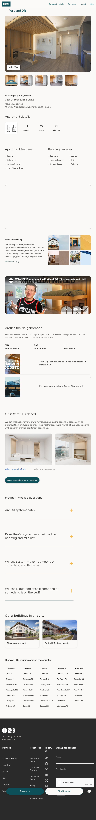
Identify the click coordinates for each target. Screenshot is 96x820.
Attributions (36, 798)
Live (92, 4)
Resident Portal (34, 777)
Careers (6, 784)
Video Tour (13, 67)
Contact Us (25, 791)
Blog (32, 785)
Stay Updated (64, 791)
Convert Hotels (56, 4)
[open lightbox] (48, 45)
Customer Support (35, 768)
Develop (72, 4)
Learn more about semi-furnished (22, 480)
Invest (83, 4)
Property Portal (34, 759)
